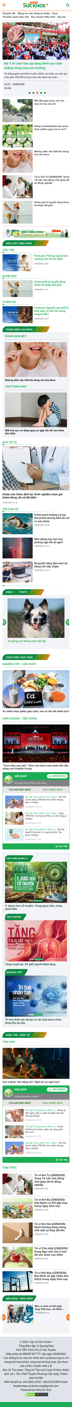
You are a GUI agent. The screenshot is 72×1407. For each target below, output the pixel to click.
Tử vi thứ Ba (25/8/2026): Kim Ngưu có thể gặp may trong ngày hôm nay (50, 1202)
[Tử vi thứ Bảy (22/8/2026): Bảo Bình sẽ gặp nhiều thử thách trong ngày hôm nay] (18, 1281)
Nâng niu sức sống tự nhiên (34, 13)
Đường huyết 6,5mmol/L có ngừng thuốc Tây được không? (44, 832)
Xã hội (7, 88)
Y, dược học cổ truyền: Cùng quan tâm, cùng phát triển (33, 907)
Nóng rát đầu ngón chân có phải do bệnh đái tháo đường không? (45, 1113)
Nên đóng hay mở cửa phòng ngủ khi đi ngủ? (48, 541)
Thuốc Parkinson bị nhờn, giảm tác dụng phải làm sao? (44, 1129)
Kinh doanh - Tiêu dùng (20, 718)
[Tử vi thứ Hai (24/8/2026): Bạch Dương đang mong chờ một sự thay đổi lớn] (18, 1232)
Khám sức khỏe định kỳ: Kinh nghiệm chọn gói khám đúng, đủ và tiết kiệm (32, 496)
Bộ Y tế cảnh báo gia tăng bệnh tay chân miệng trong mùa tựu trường (33, 66)
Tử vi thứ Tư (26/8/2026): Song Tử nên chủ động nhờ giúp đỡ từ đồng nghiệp (51, 179)
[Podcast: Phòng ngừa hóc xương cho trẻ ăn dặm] (18, 262)
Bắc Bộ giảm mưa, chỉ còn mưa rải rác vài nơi (49, 102)
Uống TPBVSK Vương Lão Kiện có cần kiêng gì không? (45, 816)
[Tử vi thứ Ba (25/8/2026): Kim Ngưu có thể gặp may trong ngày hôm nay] (18, 1208)
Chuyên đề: (9, 13)
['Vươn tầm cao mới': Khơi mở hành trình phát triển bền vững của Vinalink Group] (36, 743)
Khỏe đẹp (10, 276)
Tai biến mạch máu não (16, 16)
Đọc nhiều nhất (53, 789)
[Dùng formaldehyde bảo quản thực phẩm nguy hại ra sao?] (18, 135)
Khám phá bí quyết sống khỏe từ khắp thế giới (51, 204)
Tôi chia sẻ (10, 509)
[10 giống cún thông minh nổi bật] (36, 618)
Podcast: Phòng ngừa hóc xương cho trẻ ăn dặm (51, 257)
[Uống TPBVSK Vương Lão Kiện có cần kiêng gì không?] (14, 818)
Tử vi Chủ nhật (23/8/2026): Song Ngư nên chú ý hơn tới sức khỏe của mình (51, 1251)
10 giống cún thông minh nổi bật (27, 641)
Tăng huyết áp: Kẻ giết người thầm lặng (30, 964)
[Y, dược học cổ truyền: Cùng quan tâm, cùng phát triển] (36, 882)
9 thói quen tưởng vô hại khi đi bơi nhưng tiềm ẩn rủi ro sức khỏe (51, 518)
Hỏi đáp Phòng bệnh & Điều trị (40, 829)
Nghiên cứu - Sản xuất (19, 664)
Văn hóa (9, 1042)
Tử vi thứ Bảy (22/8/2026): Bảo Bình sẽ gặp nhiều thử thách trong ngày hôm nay (51, 1276)
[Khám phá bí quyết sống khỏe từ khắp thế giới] (18, 212)
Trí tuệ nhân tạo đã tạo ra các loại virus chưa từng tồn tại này (33, 1021)
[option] (36, 59)
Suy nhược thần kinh (43, 16)
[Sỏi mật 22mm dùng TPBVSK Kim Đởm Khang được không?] (14, 801)
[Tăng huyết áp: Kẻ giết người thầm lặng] (36, 940)
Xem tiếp (63, 846)
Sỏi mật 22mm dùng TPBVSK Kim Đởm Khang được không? (45, 800)
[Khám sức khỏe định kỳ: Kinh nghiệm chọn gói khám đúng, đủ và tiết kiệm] (36, 468)
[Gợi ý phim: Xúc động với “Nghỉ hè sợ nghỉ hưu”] (36, 1063)
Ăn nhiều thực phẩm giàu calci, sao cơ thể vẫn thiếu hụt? (36, 711)
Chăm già (9, 302)
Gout (55, 13)
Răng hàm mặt (15, 336)
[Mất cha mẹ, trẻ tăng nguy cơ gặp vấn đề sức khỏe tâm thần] (36, 409)
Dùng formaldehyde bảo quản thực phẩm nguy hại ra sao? (51, 127)
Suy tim (61, 16)
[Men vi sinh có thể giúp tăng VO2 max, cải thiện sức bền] (20, 1314)
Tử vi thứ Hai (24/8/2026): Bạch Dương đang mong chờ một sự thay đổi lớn (50, 1227)
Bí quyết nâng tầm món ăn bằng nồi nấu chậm (51, 565)
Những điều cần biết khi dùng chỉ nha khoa (51, 153)
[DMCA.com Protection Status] (36, 1394)
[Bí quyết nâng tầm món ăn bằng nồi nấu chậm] (18, 572)
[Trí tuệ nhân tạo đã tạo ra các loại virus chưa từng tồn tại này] (36, 996)
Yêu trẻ (8, 250)
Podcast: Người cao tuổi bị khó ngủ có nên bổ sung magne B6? (51, 311)
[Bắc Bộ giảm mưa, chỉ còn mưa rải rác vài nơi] (18, 110)
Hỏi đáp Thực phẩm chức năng (40, 797)
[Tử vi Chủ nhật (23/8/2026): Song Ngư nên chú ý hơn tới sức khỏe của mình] (18, 1257)
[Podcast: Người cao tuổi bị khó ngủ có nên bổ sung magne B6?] (18, 314)
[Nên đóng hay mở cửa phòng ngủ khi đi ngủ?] (18, 547)
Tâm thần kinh (16, 386)
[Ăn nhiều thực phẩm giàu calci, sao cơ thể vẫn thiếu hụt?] (36, 689)
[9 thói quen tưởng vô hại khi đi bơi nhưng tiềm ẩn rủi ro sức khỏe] (18, 523)
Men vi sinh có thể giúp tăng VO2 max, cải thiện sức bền (48, 1308)
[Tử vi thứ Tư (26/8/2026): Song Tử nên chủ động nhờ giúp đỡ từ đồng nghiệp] (18, 186)
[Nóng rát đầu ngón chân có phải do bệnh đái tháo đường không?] (14, 1115)
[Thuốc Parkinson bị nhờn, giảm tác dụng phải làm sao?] (14, 1131)
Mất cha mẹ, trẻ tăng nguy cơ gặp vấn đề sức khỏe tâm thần (34, 432)
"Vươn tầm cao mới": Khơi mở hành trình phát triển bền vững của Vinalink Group (36, 767)
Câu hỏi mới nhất (20, 789)
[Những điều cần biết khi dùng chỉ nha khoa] (18, 161)
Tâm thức (10, 1167)
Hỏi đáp (20, 776)
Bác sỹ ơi (10, 442)
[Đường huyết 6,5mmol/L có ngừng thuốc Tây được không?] (14, 834)
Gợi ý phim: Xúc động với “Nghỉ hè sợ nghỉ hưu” (31, 1081)
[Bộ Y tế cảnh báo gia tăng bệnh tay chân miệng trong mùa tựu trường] (36, 40)
